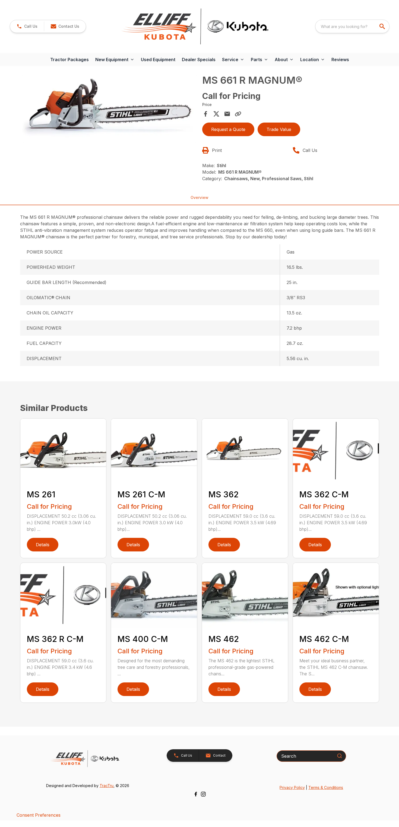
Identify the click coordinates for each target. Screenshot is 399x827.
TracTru (106, 785)
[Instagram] (203, 794)
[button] (27, 26)
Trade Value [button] (279, 129)
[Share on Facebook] (205, 114)
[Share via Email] (227, 114)
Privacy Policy (292, 787)
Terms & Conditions (325, 787)
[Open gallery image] (109, 109)
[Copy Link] (238, 114)
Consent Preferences (39, 815)
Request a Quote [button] (228, 129)
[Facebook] (195, 794)
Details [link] (42, 544)
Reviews (340, 59)
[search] (382, 26)
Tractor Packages (69, 59)
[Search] (339, 756)
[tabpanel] (109, 110)
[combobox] (352, 26)
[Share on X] (216, 114)
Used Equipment (158, 59)
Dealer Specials (199, 59)
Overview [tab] (199, 197)
